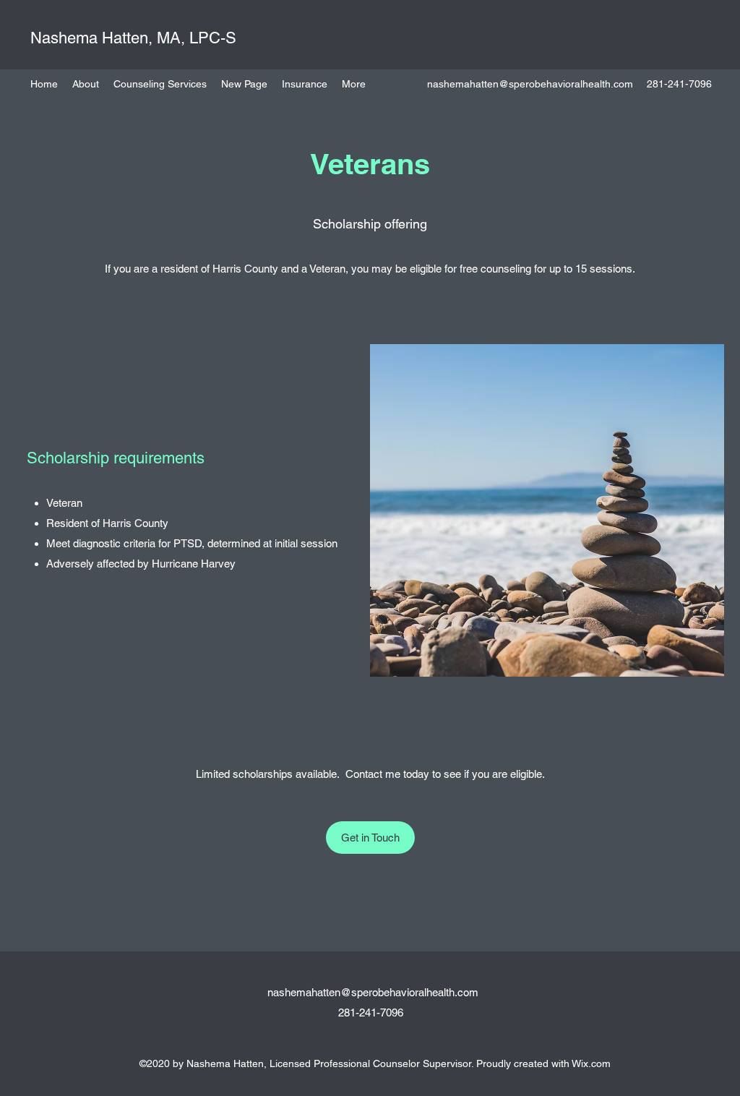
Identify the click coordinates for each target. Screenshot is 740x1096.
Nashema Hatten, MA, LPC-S (133, 38)
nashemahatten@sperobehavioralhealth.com (530, 84)
